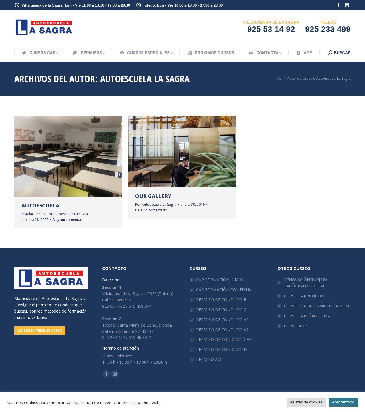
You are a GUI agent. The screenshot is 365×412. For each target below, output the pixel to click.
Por (67, 213)
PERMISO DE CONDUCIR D (221, 349)
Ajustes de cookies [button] (306, 402)
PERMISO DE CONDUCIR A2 (222, 329)
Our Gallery (153, 196)
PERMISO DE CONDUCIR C (221, 309)
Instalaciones (31, 213)
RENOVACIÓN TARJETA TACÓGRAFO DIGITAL (305, 283)
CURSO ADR (295, 326)
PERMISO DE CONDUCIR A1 (222, 319)
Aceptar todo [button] (343, 402)
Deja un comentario (69, 219)
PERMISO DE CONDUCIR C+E (223, 339)
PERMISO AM (208, 359)
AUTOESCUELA (40, 205)
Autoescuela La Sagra (145, 78)
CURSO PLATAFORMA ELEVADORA (317, 306)
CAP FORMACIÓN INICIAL (220, 279)
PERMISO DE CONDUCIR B (221, 299)
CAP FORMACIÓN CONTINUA (224, 289)
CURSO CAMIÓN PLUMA (307, 316)
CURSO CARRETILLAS (304, 296)
